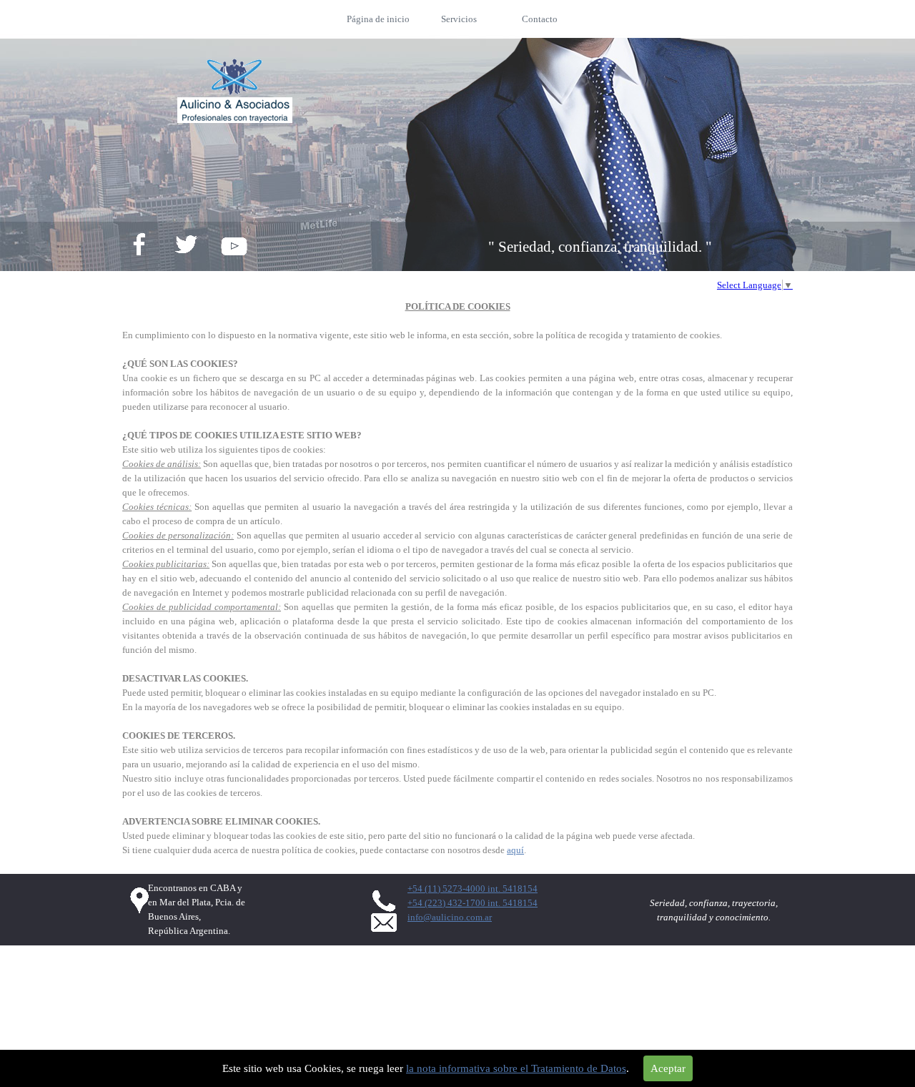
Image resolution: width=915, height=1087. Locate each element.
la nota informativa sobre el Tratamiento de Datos (516, 1068)
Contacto (540, 19)
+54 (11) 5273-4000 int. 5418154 (472, 888)
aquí (515, 850)
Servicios (459, 19)
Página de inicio (378, 19)
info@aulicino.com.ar (449, 917)
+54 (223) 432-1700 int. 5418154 (472, 902)
